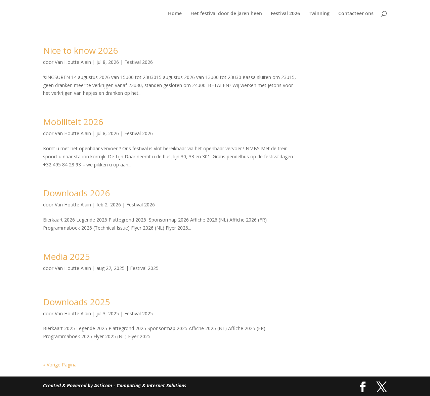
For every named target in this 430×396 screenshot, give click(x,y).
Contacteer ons (356, 13)
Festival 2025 (144, 268)
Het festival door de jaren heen (226, 13)
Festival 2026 (285, 13)
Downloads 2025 (76, 302)
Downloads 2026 (76, 193)
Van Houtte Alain (73, 62)
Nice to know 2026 (80, 50)
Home (175, 13)
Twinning (319, 13)
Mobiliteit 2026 (73, 122)
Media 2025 (66, 256)
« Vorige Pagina (60, 364)
